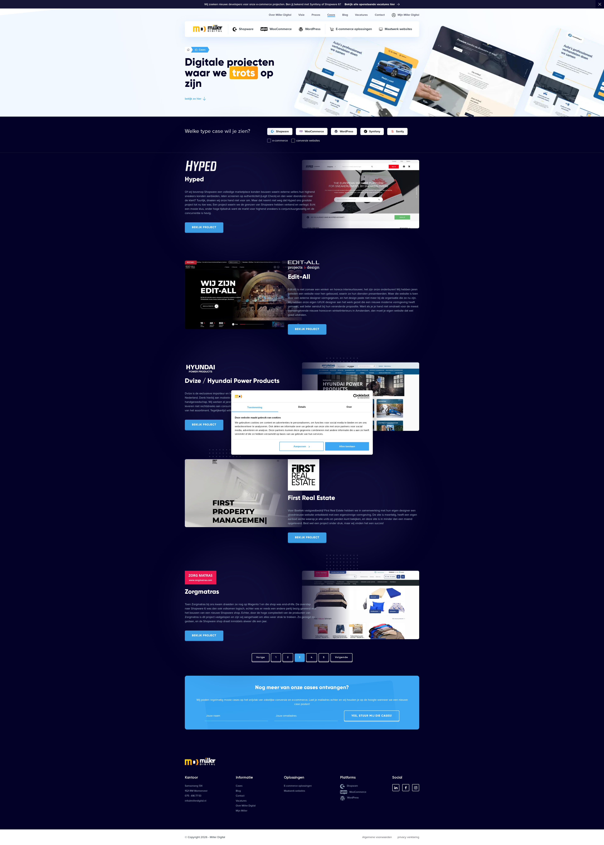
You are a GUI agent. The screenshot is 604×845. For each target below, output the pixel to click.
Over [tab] (349, 406)
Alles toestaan (347, 446)
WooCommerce (314, 131)
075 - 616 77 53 (193, 795)
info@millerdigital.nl (195, 801)
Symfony (374, 131)
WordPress (346, 131)
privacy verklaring (408, 837)
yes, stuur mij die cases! (371, 715)
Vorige (260, 657)
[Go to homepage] (302, 761)
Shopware (282, 131)
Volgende (341, 657)
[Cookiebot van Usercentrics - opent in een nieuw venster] (355, 396)
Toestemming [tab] (254, 407)
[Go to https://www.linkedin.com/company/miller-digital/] (395, 787)
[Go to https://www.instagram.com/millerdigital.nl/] (415, 787)
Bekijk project (204, 227)
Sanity (400, 131)
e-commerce (280, 140)
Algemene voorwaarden (377, 837)
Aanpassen (300, 446)
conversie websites (308, 140)
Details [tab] (302, 406)
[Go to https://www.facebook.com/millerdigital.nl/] (405, 787)
